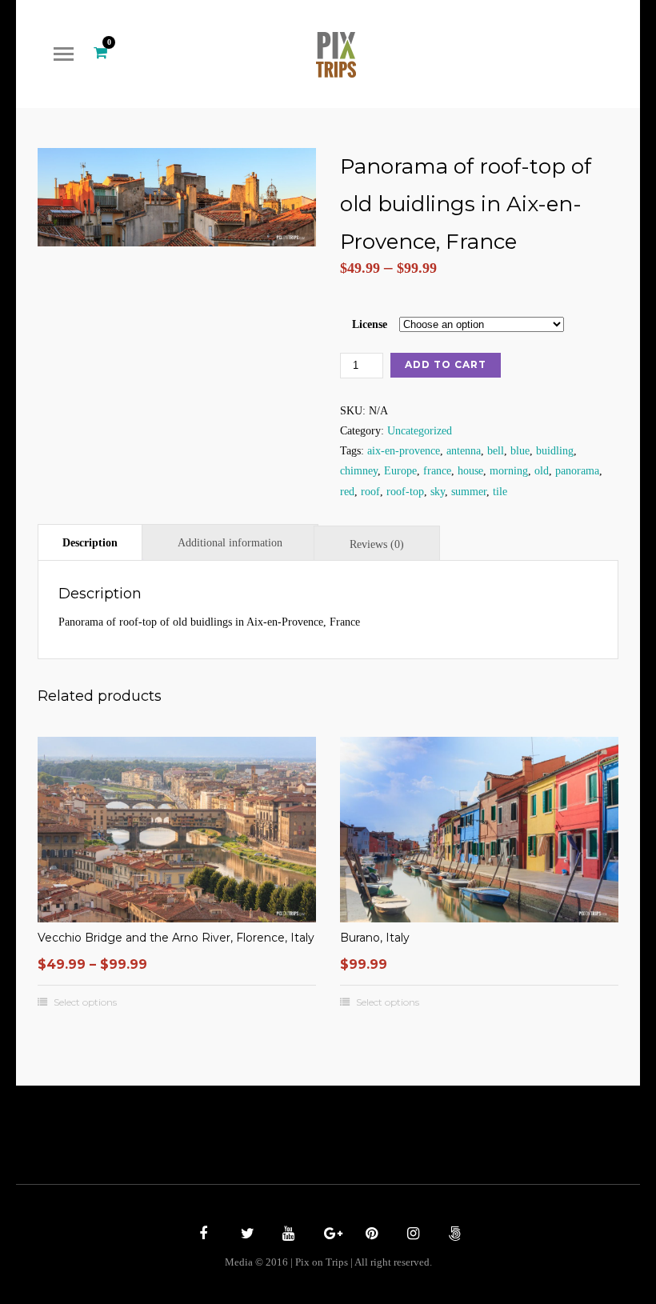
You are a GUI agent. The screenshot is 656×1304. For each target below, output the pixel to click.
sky (437, 492)
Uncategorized (419, 431)
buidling (555, 451)
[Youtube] (286, 1235)
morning (509, 471)
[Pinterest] (369, 1235)
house (470, 471)
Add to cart (445, 364)
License (369, 324)
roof (370, 492)
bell (495, 451)
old (541, 471)
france (437, 471)
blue (520, 451)
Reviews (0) (377, 544)
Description (90, 543)
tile (500, 492)
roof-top (405, 492)
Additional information (230, 543)
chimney (359, 471)
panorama (577, 471)
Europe (400, 471)
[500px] (452, 1235)
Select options (85, 1002)
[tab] (90, 542)
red (347, 492)
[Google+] (328, 1235)
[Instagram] (411, 1235)
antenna (463, 451)
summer (468, 492)
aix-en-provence (403, 451)
